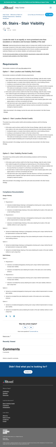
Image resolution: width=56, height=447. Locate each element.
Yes (25, 327)
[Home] (8, 384)
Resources (5, 395)
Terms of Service (6, 439)
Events (4, 421)
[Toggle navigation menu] (50, 7)
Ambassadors (6, 407)
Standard (5, 393)
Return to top (6, 336)
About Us (5, 415)
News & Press (6, 417)
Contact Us (28, 372)
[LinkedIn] (14, 316)
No (31, 327)
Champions (6, 405)
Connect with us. (34, 331)
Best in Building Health (9, 403)
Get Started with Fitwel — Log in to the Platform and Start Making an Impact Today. (26, 2)
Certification (6, 391)
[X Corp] (10, 316)
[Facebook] (6, 316)
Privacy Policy (5, 438)
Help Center (6, 14)
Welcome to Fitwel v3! (16, 14)
